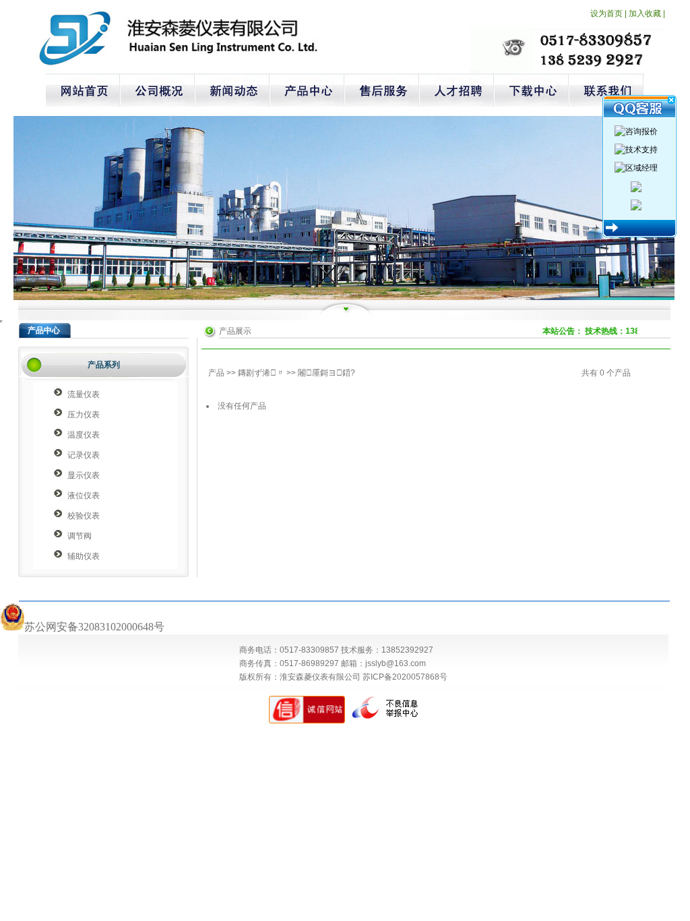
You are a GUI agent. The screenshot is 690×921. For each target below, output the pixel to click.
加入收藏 (645, 13)
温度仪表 (83, 435)
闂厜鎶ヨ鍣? (326, 373)
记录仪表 (83, 455)
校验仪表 (83, 516)
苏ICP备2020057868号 (405, 677)
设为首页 (606, 13)
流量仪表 (83, 394)
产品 (216, 373)
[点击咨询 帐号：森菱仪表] (636, 186)
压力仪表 (83, 414)
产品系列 (104, 364)
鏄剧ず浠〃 (261, 373)
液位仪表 (83, 495)
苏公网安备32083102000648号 (94, 626)
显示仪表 (83, 475)
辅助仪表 (83, 556)
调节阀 (79, 536)
